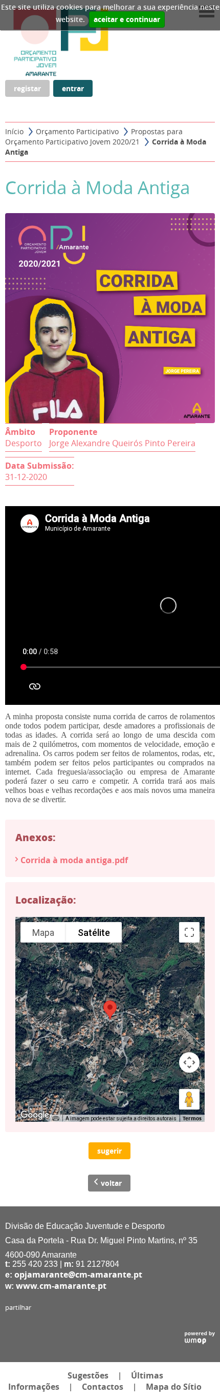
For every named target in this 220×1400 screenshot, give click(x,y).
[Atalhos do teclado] (55, 1118)
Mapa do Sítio (174, 1386)
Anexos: (35, 837)
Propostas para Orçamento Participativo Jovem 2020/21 (94, 137)
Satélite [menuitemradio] (94, 932)
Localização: (45, 899)
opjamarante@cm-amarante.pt (78, 1274)
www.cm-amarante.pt (61, 1285)
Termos (192, 1118)
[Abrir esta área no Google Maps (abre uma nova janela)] (35, 1115)
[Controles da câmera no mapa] (189, 1062)
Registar (27, 88)
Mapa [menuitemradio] (43, 932)
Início (14, 131)
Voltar (111, 1183)
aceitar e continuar (127, 19)
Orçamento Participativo (77, 131)
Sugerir (109, 1151)
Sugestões (88, 1375)
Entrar (73, 88)
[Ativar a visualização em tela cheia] (189, 932)
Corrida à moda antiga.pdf (74, 860)
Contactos (102, 1386)
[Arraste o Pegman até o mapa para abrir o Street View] (189, 1099)
